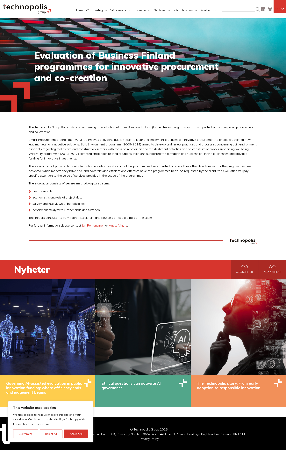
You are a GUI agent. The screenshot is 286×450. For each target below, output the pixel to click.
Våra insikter (118, 10)
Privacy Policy (149, 439)
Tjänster (140, 10)
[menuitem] (279, 9)
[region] (50, 421)
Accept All (76, 434)
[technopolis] (27, 12)
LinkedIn (263, 9)
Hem (79, 10)
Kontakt (205, 10)
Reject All (51, 434)
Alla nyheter (244, 272)
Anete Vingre (118, 225)
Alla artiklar (272, 272)
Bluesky (270, 9)
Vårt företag (94, 10)
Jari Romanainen (93, 225)
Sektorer (160, 10)
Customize (25, 434)
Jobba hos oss (183, 10)
